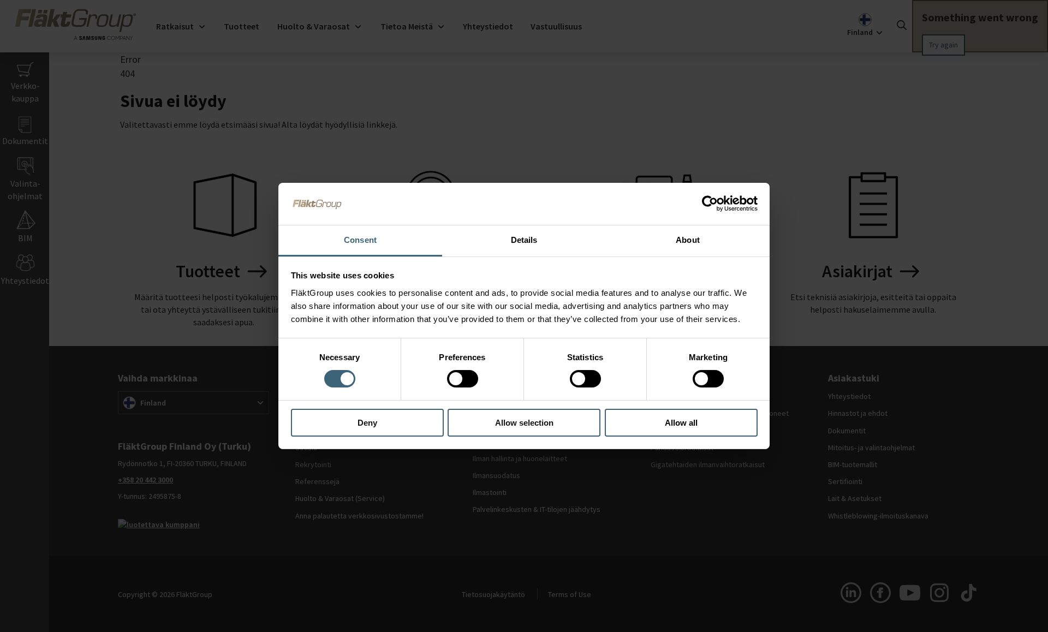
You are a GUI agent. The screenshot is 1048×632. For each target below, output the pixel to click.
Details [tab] (524, 240)
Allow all (681, 422)
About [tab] (688, 240)
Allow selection (524, 422)
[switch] (462, 378)
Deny (367, 422)
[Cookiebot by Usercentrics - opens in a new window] (710, 203)
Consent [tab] (360, 240)
